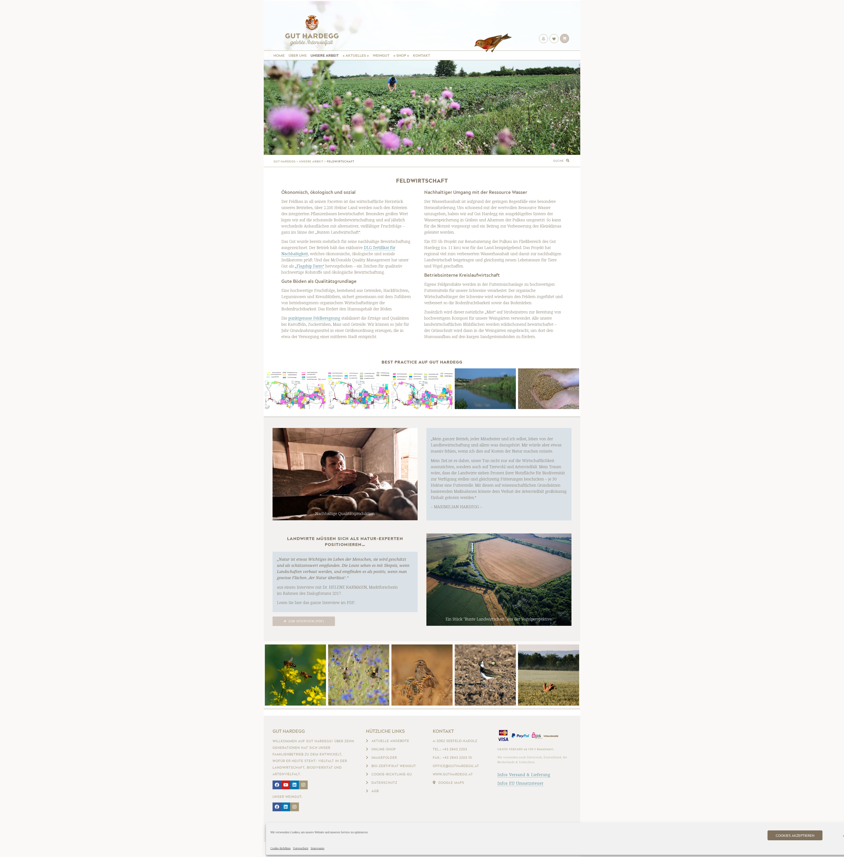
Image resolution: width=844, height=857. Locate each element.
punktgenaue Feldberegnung (314, 318)
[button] (567, 161)
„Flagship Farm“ (309, 266)
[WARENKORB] (564, 38)
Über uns (298, 55)
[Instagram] (303, 785)
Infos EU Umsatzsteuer (520, 783)
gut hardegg (285, 161)
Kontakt (421, 55)
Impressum (317, 848)
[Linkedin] (294, 785)
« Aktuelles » (356, 55)
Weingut (381, 55)
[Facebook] (277, 785)
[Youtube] (285, 785)
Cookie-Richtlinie (280, 848)
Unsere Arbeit (325, 55)
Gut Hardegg (289, 731)
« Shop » (401, 55)
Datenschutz (300, 848)
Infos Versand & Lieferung (523, 774)
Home (279, 55)
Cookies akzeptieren (795, 835)
